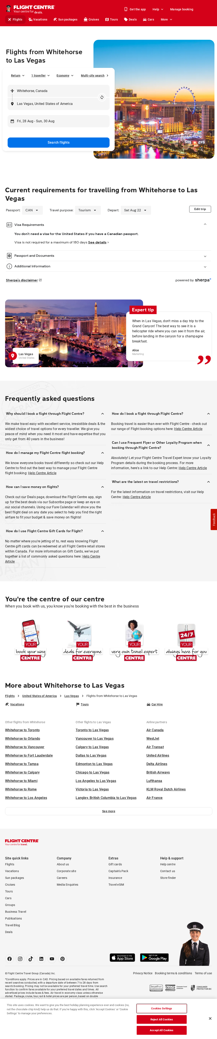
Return (15, 75)
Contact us (167, 871)
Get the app (138, 9)
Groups (10, 905)
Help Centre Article (42, 473)
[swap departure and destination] (102, 97)
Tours (114, 19)
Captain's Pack (118, 871)
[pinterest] (62, 958)
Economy (63, 75)
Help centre (167, 864)
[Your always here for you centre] (186, 641)
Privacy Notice (143, 973)
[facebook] (9, 958)
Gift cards (115, 864)
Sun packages (67, 19)
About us (63, 864)
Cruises (94, 19)
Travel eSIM (116, 884)
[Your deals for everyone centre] (82, 641)
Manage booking (181, 9)
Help (156, 9)
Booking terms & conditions (173, 973)
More (164, 19)
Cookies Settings (161, 1008)
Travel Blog (12, 925)
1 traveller (38, 75)
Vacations (40, 19)
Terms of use (203, 973)
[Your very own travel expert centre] (134, 641)
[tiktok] (30, 958)
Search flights (59, 142)
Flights (17, 19)
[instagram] (20, 958)
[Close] (210, 1018)
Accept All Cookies (161, 1030)
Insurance (115, 878)
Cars (151, 19)
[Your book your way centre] (30, 641)
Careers (62, 878)
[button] (108, 811)
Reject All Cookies (161, 1019)
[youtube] (51, 958)
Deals (133, 19)
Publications (13, 918)
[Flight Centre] (22, 842)
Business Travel (15, 911)
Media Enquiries (67, 884)
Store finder (168, 878)
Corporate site (66, 871)
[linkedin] (41, 958)
